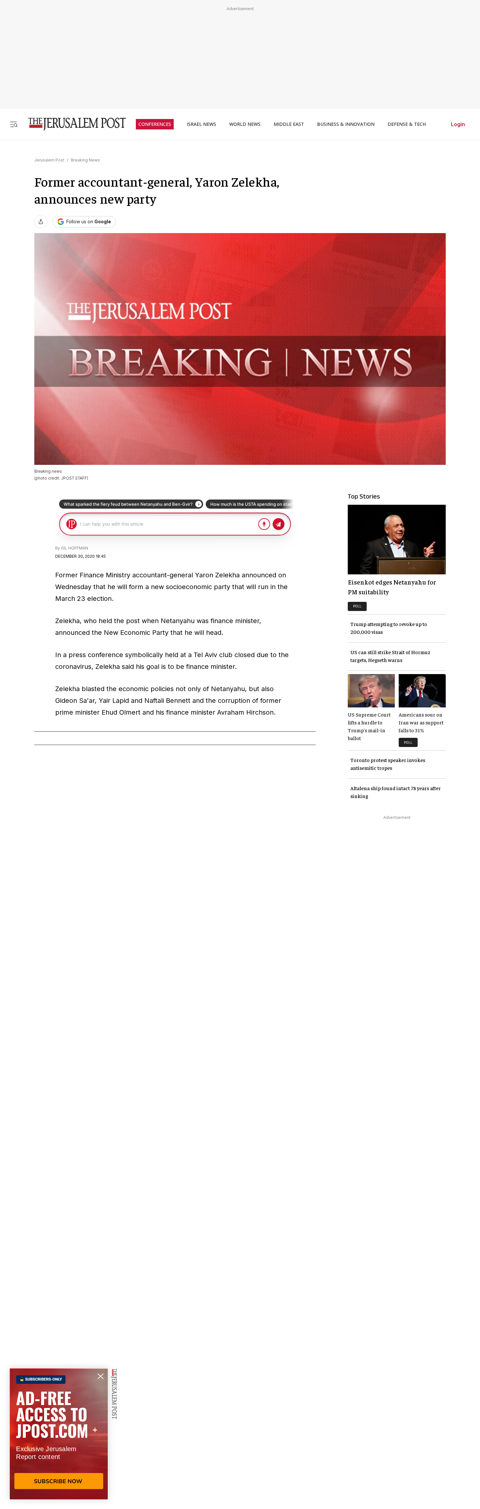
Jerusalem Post (49, 160)
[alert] (59, 1433)
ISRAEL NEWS (201, 124)
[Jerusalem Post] (73, 124)
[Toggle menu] (14, 124)
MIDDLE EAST (289, 124)
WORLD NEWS (245, 124)
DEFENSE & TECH (407, 124)
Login (458, 124)
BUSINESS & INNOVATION (346, 124)
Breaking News (85, 160)
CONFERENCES (154, 124)
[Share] (40, 221)
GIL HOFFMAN (74, 548)
